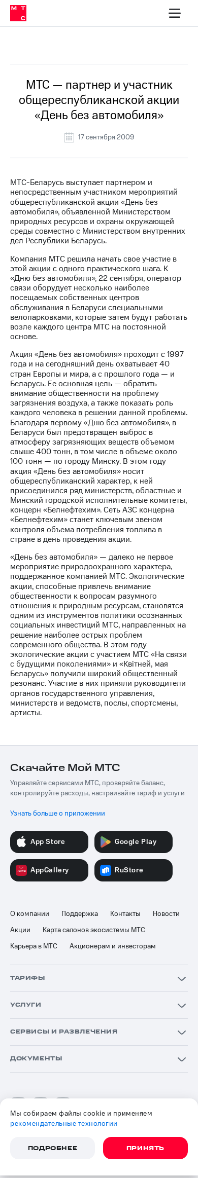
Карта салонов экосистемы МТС (94, 930)
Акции (20, 930)
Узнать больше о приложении (57, 813)
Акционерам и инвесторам (113, 946)
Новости (166, 914)
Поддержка (79, 914)
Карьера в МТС (33, 946)
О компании (29, 914)
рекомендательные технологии (64, 1124)
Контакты (125, 914)
